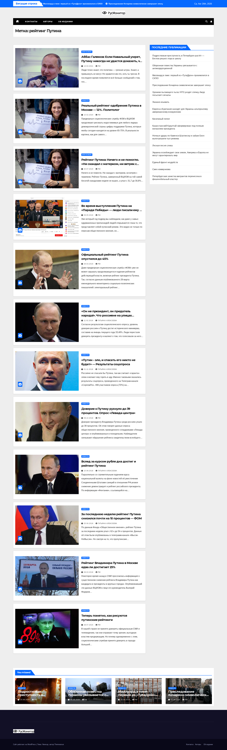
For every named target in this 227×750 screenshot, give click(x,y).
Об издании (65, 21)
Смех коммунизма (161, 169)
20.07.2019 (89, 169)
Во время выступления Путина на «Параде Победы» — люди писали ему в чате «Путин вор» (111, 210)
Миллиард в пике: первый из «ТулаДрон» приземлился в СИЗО (137, 695)
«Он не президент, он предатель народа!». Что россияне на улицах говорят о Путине (106, 315)
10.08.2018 (89, 471)
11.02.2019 (89, 320)
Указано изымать (160, 102)
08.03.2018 (89, 572)
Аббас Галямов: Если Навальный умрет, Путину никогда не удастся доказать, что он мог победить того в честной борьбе (112, 61)
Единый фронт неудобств (165, 162)
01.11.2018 (89, 369)
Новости (85, 100)
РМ (99, 66)
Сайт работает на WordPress (24, 744)
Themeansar (59, 744)
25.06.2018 (89, 523)
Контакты (31, 21)
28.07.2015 (89, 625)
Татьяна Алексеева (107, 320)
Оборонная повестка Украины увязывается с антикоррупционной (87, 695)
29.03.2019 (89, 264)
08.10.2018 (89, 418)
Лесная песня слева (162, 145)
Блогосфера (87, 51)
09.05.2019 (89, 215)
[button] (206, 21)
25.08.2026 (25, 700)
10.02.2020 (89, 115)
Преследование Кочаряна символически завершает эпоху (181, 85)
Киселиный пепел (161, 119)
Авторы (47, 21)
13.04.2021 (89, 66)
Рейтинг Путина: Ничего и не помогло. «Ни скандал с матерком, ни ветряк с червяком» (110, 164)
